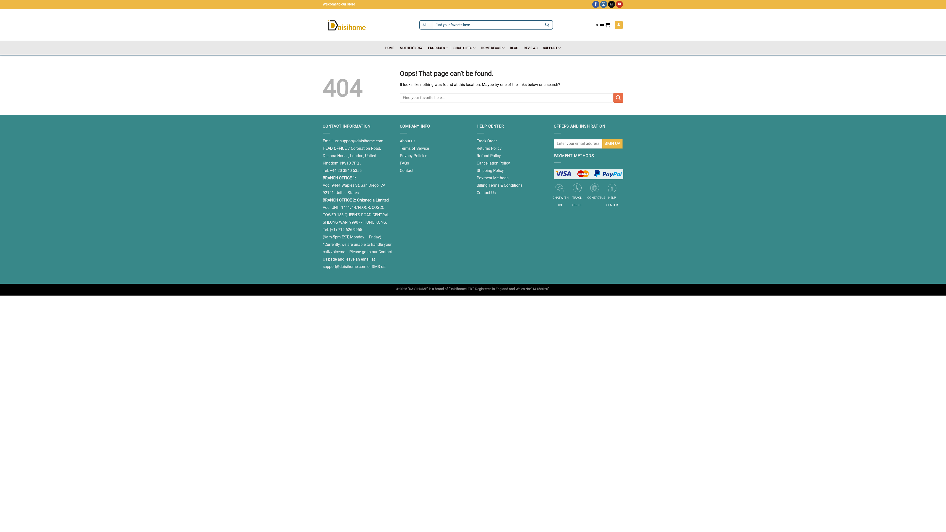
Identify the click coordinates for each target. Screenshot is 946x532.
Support (550, 48)
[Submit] (618, 97)
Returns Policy (489, 148)
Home (389, 48)
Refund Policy (489, 155)
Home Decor (491, 48)
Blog (514, 48)
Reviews (531, 48)
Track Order (487, 141)
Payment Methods (492, 178)
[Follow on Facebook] (595, 4)
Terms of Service (414, 148)
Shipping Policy (490, 170)
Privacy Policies (413, 155)
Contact (406, 170)
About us (407, 141)
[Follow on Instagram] (603, 4)
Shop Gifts (463, 48)
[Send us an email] (611, 4)
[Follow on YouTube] (619, 4)
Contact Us (486, 192)
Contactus (596, 198)
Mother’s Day (411, 48)
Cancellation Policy (493, 163)
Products (436, 48)
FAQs (404, 163)
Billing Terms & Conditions (500, 185)
